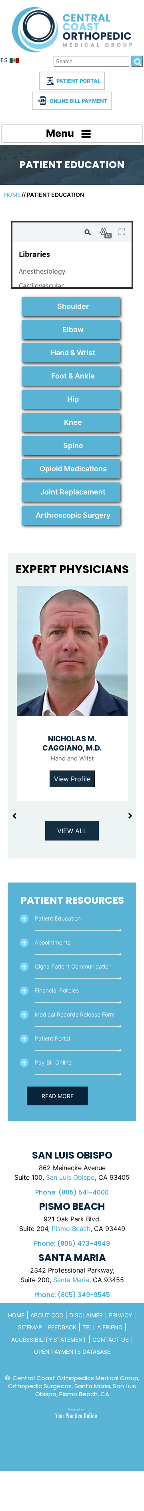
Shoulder (73, 306)
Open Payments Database (72, 1351)
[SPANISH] (11, 61)
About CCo (47, 1315)
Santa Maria (71, 1280)
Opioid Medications (73, 468)
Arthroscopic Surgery (73, 515)
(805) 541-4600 (83, 1192)
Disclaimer (86, 1315)
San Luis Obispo (70, 1177)
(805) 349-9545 (84, 1294)
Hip (73, 399)
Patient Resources (72, 900)
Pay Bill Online (53, 1062)
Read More (58, 1096)
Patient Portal (78, 81)
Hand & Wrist (73, 352)
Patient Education (58, 918)
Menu (60, 133)
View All (72, 831)
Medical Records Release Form (75, 1014)
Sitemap (30, 1327)
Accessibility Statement (48, 1339)
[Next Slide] (130, 816)
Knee (73, 422)
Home (12, 194)
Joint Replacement (73, 492)
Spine (73, 445)
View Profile (72, 779)
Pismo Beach (71, 1229)
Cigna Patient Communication (73, 966)
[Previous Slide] (14, 816)
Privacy (120, 1315)
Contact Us (110, 1339)
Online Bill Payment (78, 101)
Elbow (73, 329)
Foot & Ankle (73, 376)
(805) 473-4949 (83, 1243)
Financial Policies (57, 990)
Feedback (62, 1327)
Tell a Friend (102, 1327)
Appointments (52, 942)
